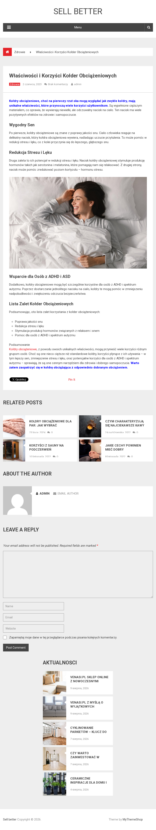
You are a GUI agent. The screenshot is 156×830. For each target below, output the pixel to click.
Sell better (77, 11)
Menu (78, 27)
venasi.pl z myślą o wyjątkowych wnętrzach (86, 705)
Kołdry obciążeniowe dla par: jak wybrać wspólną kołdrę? (50, 423)
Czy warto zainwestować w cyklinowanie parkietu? (84, 755)
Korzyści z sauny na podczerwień (46, 447)
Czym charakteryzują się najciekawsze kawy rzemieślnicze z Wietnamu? (124, 423)
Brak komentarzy (58, 84)
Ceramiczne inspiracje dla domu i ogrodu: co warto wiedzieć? (88, 781)
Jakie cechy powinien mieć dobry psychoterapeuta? (123, 448)
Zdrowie (15, 84)
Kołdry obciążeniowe (23, 349)
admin (77, 84)
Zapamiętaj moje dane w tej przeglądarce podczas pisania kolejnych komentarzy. (63, 637)
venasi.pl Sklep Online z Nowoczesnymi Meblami (89, 679)
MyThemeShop (133, 819)
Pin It (71, 379)
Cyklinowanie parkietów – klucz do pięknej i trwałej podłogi (88, 730)
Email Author (68, 493)
